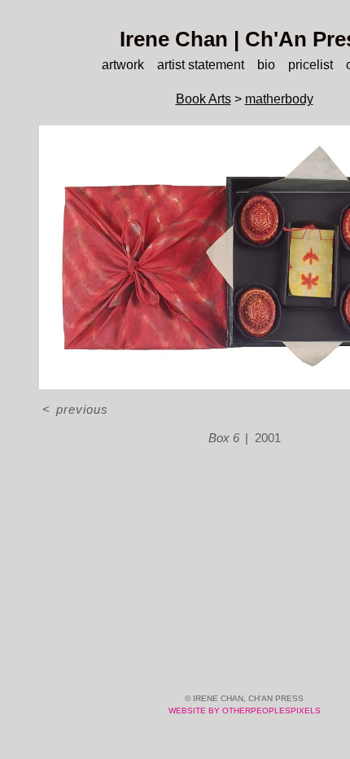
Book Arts (203, 99)
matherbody (279, 99)
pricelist (310, 65)
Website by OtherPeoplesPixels (244, 710)
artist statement (200, 65)
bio (266, 65)
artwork (123, 65)
